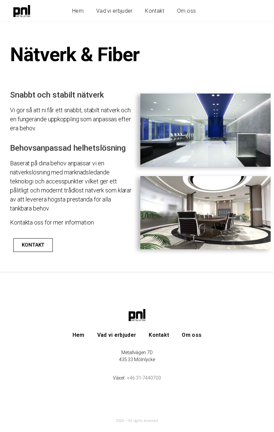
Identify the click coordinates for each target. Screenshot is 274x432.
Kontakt (154, 11)
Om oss (186, 11)
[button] (33, 245)
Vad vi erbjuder (114, 11)
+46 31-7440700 (144, 378)
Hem (78, 11)
